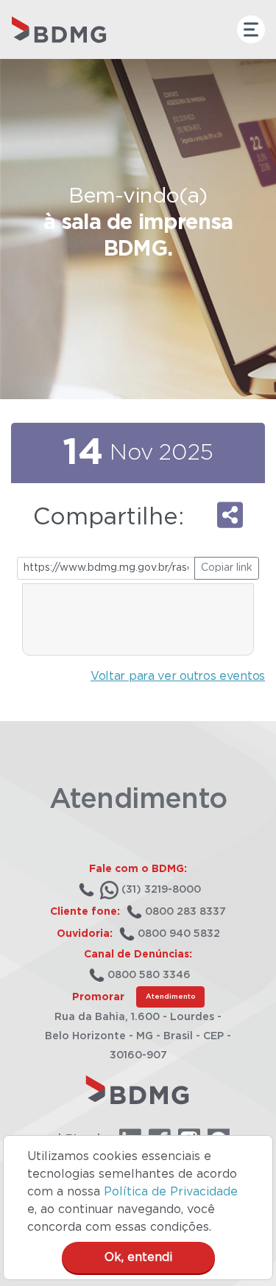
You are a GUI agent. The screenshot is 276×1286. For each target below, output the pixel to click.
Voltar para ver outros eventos (178, 676)
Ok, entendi (138, 1257)
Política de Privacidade (171, 1192)
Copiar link (226, 568)
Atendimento (170, 996)
